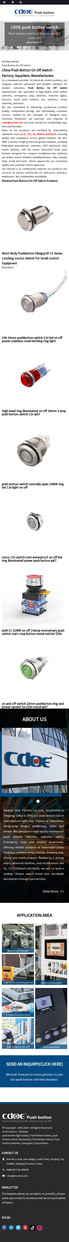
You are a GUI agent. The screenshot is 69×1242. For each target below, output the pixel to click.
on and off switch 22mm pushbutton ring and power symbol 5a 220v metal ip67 (33, 705)
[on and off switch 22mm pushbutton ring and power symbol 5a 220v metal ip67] (34, 667)
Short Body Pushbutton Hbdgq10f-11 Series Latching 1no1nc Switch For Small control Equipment (32, 258)
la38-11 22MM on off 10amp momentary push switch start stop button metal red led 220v (33, 632)
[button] (31, 801)
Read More (8, 267)
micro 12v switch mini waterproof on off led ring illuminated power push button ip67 (32, 559)
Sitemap (23, 1131)
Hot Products (9, 1131)
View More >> (34, 42)
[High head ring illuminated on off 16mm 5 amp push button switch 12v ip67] (34, 375)
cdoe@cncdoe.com (12, 122)
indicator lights (57, 95)
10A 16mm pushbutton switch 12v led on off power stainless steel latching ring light (32, 339)
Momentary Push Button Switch (36, 1139)
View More (53, 891)
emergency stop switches (30, 95)
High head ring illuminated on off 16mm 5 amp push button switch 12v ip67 (34, 412)
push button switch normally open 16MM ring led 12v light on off (33, 485)
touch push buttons (26, 99)
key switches (49, 99)
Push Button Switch (40, 1135)
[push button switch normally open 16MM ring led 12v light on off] (34, 448)
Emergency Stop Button (35, 1143)
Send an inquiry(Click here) (34, 1064)
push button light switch (15, 1135)
